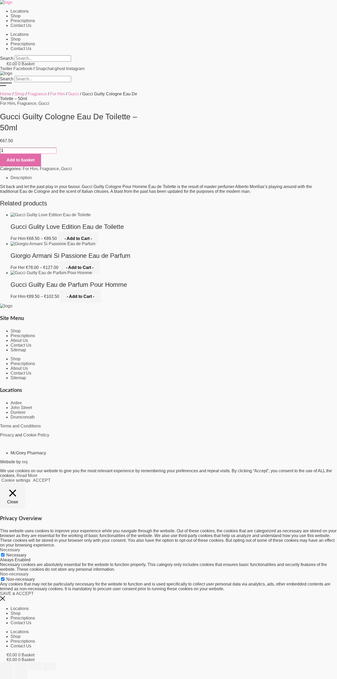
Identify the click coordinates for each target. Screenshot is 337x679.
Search (6, 79)
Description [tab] (21, 177)
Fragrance (37, 94)
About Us (19, 340)
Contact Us (21, 25)
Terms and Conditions (20, 426)
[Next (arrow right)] (20, 675)
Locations (20, 11)
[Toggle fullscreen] (20, 666)
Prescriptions (23, 20)
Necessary (16, 555)
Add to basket (20, 160)
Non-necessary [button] (14, 574)
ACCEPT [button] (42, 480)
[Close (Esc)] (49, 666)
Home (5, 94)
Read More (27, 475)
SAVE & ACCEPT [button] (17, 593)
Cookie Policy (36, 435)
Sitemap (18, 350)
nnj (25, 462)
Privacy (7, 435)
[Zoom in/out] (6, 666)
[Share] (35, 666)
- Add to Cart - (78, 238)
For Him (57, 94)
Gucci (73, 94)
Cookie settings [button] (15, 480)
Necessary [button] (10, 550)
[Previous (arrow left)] (6, 675)
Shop (16, 16)
